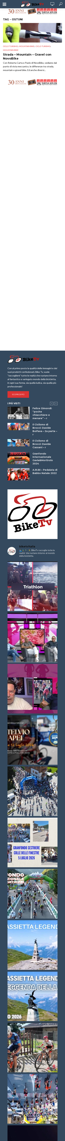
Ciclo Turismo (10, 46)
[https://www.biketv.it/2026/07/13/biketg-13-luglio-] (33, 791)
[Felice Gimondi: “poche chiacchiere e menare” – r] (19, 413)
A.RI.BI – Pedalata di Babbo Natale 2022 (44, 471)
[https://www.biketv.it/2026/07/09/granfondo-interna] (33, 894)
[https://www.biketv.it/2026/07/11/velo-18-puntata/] (33, 688)
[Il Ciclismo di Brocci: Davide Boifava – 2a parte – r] (19, 426)
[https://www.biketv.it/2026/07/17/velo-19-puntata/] (33, 637)
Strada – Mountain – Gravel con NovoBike (27, 56)
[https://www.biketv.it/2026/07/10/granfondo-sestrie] (33, 842)
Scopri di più (18, 394)
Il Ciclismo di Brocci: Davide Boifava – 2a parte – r (44, 429)
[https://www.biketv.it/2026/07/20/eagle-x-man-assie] (33, 586)
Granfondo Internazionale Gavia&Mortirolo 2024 (42, 458)
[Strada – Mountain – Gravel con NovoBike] (32, 33)
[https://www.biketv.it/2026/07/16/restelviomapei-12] (33, 740)
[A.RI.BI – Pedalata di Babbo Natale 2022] (19, 474)
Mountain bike (26, 46)
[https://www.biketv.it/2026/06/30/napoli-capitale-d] (33, 1099)
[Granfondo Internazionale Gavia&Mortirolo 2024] (19, 458)
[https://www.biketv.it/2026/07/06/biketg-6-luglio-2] (33, 1047)
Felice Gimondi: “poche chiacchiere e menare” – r (42, 413)
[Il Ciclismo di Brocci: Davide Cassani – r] (19, 442)
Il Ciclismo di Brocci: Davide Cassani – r (41, 444)
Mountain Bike (10, 50)
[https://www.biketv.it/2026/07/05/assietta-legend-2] (33, 996)
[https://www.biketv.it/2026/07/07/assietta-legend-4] (33, 945)
